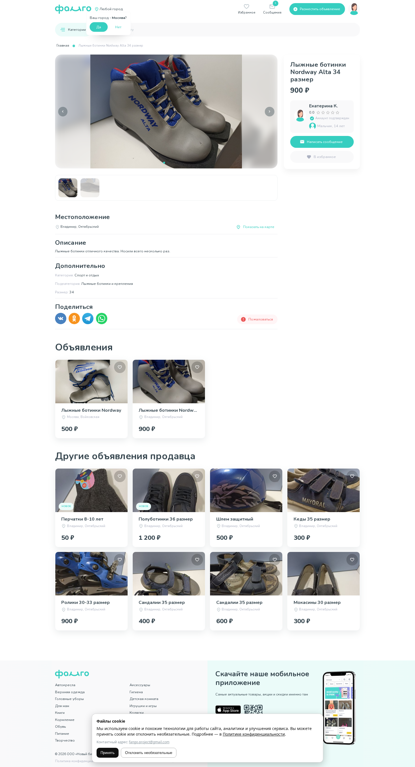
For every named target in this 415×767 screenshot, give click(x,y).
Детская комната (144, 698)
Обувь (60, 726)
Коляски (137, 712)
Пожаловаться (260, 319)
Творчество (65, 740)
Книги (60, 712)
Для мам (62, 705)
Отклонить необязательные (148, 753)
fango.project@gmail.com (149, 742)
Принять (108, 753)
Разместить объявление (320, 8)
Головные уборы (69, 698)
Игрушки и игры (143, 705)
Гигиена (136, 692)
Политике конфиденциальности (254, 734)
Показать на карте (258, 226)
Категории (77, 29)
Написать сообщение (325, 141)
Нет (118, 26)
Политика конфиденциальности (80, 761)
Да (98, 26)
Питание (62, 733)
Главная (62, 46)
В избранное (325, 156)
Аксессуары (140, 684)
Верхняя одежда (70, 692)
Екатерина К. (323, 106)
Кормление (65, 719)
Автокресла (65, 684)
